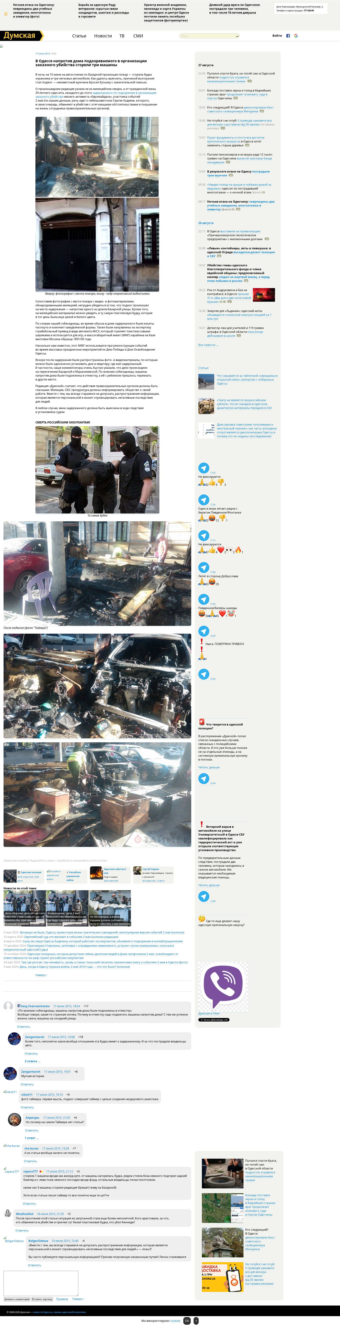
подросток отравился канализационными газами (228, 79)
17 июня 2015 (42, 53)
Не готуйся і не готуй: (222, 120)
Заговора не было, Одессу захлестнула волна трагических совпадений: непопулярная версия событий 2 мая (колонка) (102, 932)
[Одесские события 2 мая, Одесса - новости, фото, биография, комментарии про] (96, 878)
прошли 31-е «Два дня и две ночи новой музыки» (229, 298)
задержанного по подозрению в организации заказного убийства (95, 95)
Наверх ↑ (41, 975)
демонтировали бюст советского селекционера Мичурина (240, 109)
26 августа (206, 223)
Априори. (33, 1118)
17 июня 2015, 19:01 (57, 1072)
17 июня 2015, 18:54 (66, 1006)
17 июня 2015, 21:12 (59, 1171)
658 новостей (111, 880)
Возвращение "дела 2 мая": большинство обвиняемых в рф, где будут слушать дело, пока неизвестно (67, 918)
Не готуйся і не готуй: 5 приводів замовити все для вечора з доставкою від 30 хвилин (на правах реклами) (260, 1274)
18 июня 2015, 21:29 (50, 1214)
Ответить (23, 1027)
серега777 (30, 1171)
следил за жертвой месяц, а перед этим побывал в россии (238, 279)
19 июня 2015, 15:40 (65, 1241)
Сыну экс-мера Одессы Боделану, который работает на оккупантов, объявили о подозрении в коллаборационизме (103, 941)
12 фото (160, 880)
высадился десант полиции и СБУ (241, 254)
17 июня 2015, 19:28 (55, 1148)
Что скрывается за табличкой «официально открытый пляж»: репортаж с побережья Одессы (247, 379)
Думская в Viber (209, 1013)
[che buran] (12, 1146)
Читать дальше (209, 767)
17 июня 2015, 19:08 (61, 1037)
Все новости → (208, 345)
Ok (187, 1321)
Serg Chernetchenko (35, 1006)
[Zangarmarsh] (14, 1044)
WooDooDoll (24, 1214)
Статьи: (203, 368)
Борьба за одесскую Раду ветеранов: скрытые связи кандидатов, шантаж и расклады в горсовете (103, 10)
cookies (175, 1321)
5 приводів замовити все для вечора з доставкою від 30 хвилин (239, 122)
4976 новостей (25, 876)
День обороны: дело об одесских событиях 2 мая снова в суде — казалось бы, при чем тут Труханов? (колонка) (25, 918)
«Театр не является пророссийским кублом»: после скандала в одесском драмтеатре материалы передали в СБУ (244, 404)
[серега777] (11, 1172)
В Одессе (213, 231)
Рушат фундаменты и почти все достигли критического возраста (235, 139)
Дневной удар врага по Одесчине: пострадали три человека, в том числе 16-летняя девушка (234, 9)
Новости (103, 36)
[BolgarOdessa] (14, 1241)
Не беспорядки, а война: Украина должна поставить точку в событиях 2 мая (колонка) (110, 920)
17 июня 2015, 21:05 (56, 1118)
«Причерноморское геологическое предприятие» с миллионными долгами (235, 237)
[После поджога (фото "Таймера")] (97, 625)
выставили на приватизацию (240, 231)
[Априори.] (14, 1125)
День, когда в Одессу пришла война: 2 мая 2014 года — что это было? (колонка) (75, 967)
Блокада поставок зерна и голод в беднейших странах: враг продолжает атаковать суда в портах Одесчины (260, 1205)
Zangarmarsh (34, 1037)
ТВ (121, 36)
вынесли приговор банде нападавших (239, 160)
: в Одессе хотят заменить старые (234, 143)
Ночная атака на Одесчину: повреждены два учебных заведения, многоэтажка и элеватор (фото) (34, 10)
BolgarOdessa (38, 1241)
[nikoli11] (10, 1092)
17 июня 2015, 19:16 (49, 1095)
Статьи (79, 36)
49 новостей (148, 880)
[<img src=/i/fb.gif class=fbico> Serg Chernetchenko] (8, 1010)
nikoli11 (27, 1095)
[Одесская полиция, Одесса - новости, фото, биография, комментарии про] (10, 881)
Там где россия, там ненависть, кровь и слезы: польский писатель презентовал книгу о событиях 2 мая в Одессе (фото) (104, 962)
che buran (31, 1148)
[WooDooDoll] (8, 1216)
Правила (62, 1299)
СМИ (138, 36)
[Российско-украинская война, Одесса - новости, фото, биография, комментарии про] (56, 879)
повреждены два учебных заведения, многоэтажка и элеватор (241, 205)
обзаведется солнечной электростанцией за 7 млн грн (239, 317)
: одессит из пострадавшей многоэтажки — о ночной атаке (234, 190)
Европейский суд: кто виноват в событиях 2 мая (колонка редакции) (71, 937)
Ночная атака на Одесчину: (228, 201)
